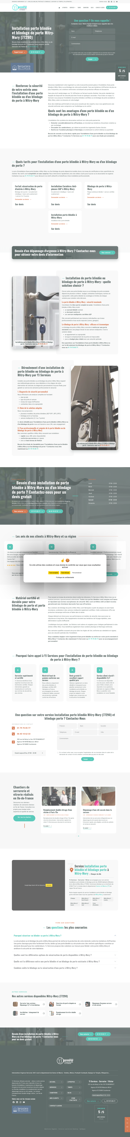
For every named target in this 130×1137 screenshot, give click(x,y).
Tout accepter (53, 573)
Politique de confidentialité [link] (65, 577)
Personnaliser (77, 573)
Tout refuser (65, 573)
